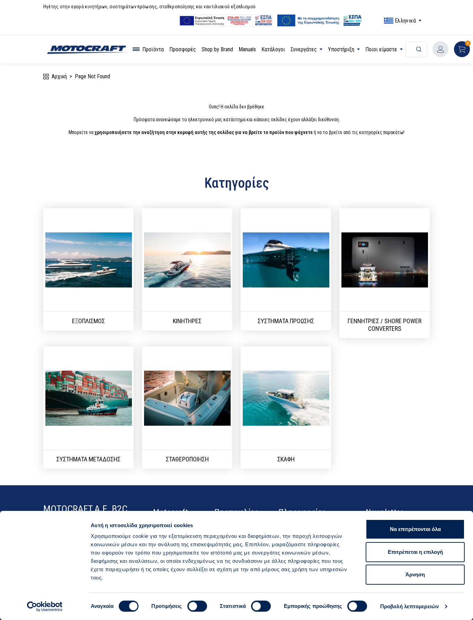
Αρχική (59, 76)
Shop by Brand (217, 49)
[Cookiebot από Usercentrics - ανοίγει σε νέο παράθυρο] (45, 606)
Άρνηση (415, 574)
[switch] (197, 606)
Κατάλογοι (273, 49)
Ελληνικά (405, 20)
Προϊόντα (153, 49)
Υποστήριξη (341, 49)
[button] (462, 49)
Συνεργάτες (304, 49)
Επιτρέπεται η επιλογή (415, 552)
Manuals (247, 49)
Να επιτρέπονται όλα (415, 529)
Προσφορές (182, 49)
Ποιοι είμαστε (381, 49)
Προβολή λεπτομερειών (409, 606)
